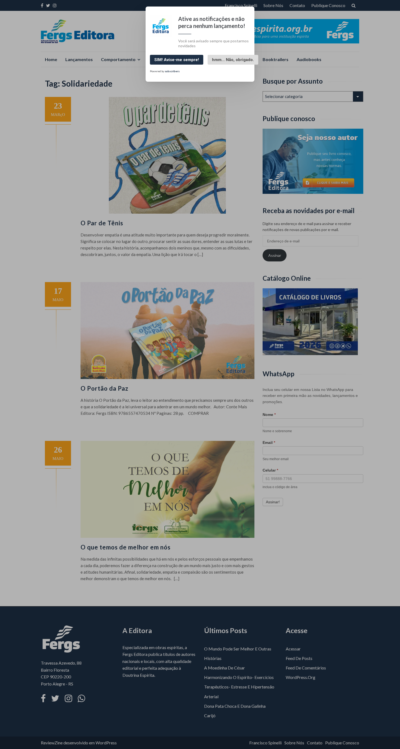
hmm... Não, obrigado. (233, 59)
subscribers (172, 71)
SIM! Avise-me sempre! (176, 59)
